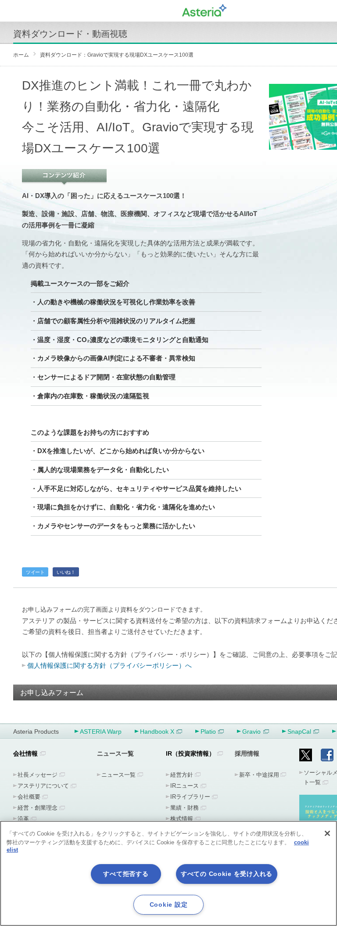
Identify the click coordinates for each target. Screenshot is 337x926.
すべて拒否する (125, 873)
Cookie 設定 (168, 904)
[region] (168, 873)
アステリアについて (43, 785)
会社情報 (25, 753)
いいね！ (66, 572)
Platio (208, 731)
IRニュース (184, 785)
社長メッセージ (37, 774)
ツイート (35, 572)
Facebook (327, 755)
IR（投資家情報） (190, 753)
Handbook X (157, 731)
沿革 (23, 818)
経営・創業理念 (37, 807)
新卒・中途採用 (259, 774)
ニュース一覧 (118, 774)
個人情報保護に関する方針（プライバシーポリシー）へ (109, 665)
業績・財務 (184, 807)
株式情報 (181, 818)
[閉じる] (327, 833)
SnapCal (299, 731)
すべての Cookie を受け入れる (226, 873)
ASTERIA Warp (101, 731)
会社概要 (29, 796)
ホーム (21, 55)
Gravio (251, 731)
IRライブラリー (190, 796)
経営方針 (181, 774)
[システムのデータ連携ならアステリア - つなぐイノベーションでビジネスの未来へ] (204, 9)
